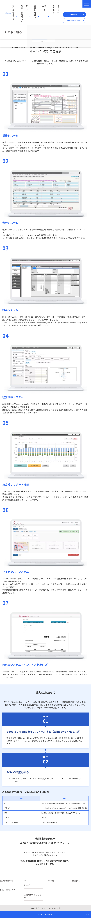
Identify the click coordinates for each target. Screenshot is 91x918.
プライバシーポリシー (49, 908)
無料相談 (74, 14)
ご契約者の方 (35, 11)
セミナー (58, 9)
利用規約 (33, 908)
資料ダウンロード (74, 20)
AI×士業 (44, 8)
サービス (27, 9)
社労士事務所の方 (22, 13)
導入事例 (54, 9)
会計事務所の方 (13, 12)
